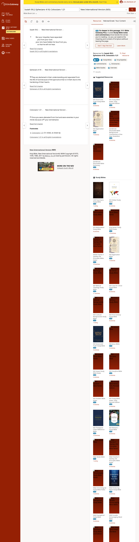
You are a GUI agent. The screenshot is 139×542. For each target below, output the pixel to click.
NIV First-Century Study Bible (115, 316)
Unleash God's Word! (65, 168)
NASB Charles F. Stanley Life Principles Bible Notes (98, 257)
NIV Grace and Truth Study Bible (99, 100)
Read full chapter (36, 49)
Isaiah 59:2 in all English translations (44, 51)
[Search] (132, 9)
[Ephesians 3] (24, 85)
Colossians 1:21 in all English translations (45, 137)
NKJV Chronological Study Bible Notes (99, 489)
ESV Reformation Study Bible (98, 228)
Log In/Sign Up (129, 2)
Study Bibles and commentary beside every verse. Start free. (71, 2)
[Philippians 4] (24, 125)
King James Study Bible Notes (115, 228)
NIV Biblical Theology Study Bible (98, 287)
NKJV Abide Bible (99, 457)
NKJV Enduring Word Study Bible (115, 489)
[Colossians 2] (87, 125)
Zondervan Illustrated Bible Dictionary (98, 163)
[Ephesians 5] (87, 85)
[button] (127, 2)
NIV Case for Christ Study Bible (115, 286)
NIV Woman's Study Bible (113, 428)
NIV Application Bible (98, 130)
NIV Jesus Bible (114, 344)
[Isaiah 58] (24, 45)
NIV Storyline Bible (115, 371)
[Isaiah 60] (87, 45)
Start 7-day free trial (105, 46)
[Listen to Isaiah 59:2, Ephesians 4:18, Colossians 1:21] (48, 21)
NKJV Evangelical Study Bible (99, 516)
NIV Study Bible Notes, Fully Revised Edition (114, 101)
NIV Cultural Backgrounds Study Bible (99, 316)
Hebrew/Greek (109, 21)
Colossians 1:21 (38, 133)
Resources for (105, 54)
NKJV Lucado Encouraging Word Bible (115, 517)
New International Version (40, 150)
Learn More (121, 46)
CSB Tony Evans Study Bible (98, 201)
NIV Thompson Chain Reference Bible (98, 429)
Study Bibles (101, 177)
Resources (97, 21)
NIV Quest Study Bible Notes (98, 372)
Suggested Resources (104, 77)
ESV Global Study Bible (115, 201)
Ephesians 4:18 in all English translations (45, 89)
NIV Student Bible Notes (99, 399)
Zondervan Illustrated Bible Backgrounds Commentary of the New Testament (115, 132)
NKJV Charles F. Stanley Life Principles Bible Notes (114, 459)
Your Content (120, 21)
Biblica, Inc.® (50, 156)
